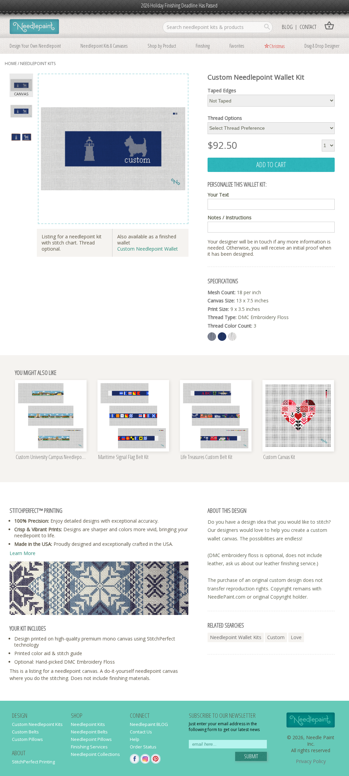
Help (134, 739)
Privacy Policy (311, 761)
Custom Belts (25, 732)
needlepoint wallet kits (235, 637)
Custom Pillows (27, 739)
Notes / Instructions (230, 218)
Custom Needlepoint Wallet (147, 249)
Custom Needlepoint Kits (37, 724)
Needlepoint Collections (95, 754)
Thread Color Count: (230, 325)
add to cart (271, 164)
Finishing (203, 45)
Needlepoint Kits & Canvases (103, 45)
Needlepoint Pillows (91, 739)
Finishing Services (89, 747)
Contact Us (141, 732)
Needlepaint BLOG (149, 724)
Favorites (236, 45)
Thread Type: (222, 317)
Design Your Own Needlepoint (35, 45)
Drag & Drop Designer (321, 45)
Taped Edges (222, 91)
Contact (308, 27)
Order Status (143, 747)
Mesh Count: (222, 292)
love (296, 637)
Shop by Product (162, 45)
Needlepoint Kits (38, 63)
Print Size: (218, 309)
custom (276, 637)
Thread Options (225, 118)
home (11, 63)
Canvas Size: (221, 300)
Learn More (22, 553)
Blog (287, 27)
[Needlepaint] (34, 27)
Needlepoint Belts (89, 732)
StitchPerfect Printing (33, 762)
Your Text (218, 195)
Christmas (277, 46)
